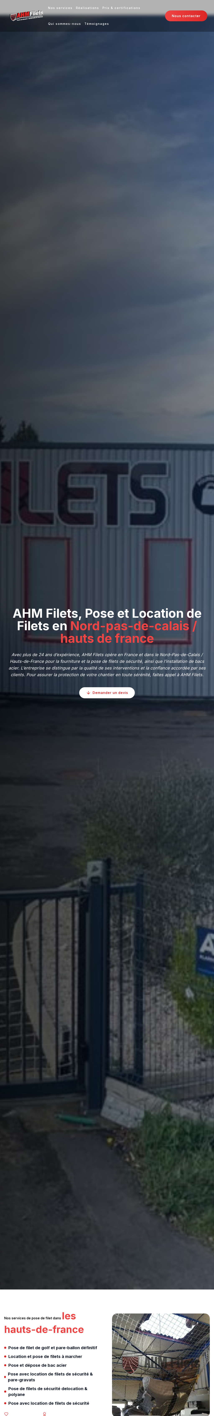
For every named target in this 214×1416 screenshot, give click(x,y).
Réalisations (87, 8)
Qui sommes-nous (64, 23)
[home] (26, 16)
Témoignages (96, 23)
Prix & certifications (121, 8)
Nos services (60, 8)
